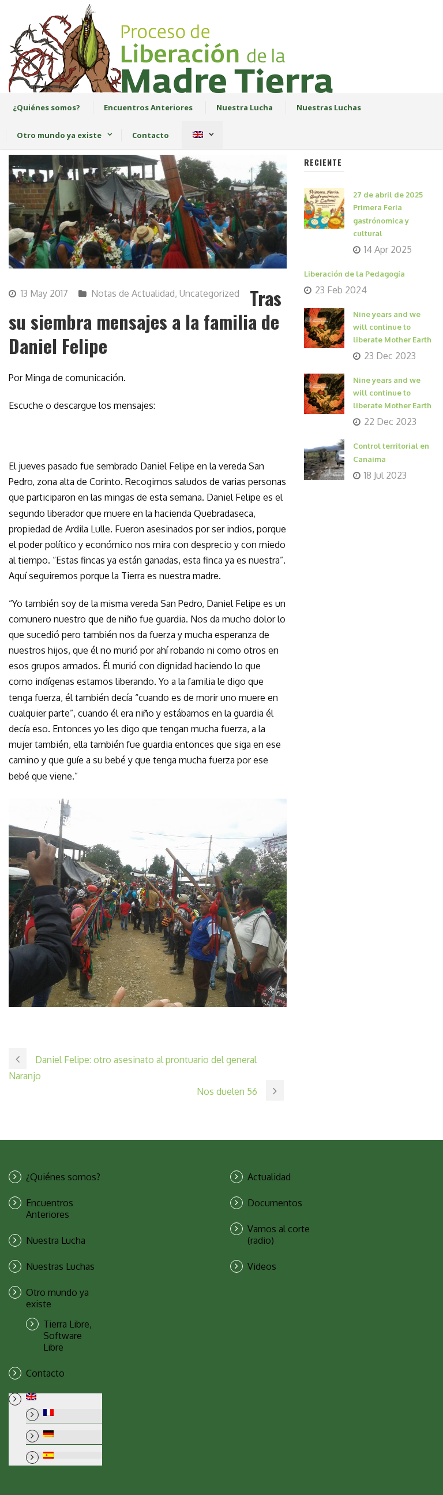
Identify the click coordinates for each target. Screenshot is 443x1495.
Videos (261, 1266)
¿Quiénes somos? (46, 107)
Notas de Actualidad (133, 293)
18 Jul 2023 (385, 475)
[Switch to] (197, 135)
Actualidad (269, 1177)
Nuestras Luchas (328, 107)
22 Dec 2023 (390, 421)
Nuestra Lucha (244, 107)
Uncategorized (209, 293)
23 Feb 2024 (341, 290)
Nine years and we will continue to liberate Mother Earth (392, 327)
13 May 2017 (44, 293)
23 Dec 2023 (390, 355)
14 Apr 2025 (388, 249)
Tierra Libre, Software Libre (67, 1335)
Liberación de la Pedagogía (354, 273)
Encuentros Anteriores (148, 107)
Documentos (274, 1203)
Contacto (150, 135)
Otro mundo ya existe (59, 135)
